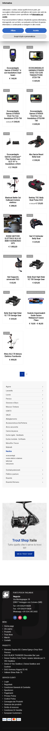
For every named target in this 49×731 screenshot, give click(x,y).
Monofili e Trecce (12, 443)
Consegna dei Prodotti (13, 701)
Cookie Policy (10, 699)
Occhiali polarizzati (13, 470)
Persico (9, 399)
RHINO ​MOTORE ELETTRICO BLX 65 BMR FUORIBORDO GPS (13, 239)
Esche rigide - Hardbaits (15, 435)
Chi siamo (8, 629)
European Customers (13, 713)
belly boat (9, 461)
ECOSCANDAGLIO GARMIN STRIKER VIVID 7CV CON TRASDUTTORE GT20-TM (36, 73)
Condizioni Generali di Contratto (17, 687)
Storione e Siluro (12, 403)
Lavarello (9, 391)
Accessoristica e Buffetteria (16, 423)
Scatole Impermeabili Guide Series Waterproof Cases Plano (36, 316)
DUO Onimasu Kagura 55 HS (15, 669)
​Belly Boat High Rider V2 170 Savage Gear (13, 314)
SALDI (8, 415)
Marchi (7, 637)
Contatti (7, 640)
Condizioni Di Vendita (13, 710)
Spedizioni (8, 690)
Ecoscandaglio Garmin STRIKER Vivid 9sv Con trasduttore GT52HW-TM (36, 116)
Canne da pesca (12, 431)
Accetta (36, 30)
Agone (8, 387)
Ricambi (9, 478)
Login (6, 682)
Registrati (8, 684)
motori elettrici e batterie (14, 458)
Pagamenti (8, 693)
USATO (8, 411)
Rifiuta (13, 30)
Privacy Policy (10, 696)
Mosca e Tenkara (12, 407)
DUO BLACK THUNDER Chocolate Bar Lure (21, 655)
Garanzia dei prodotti (12, 704)
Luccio (8, 395)
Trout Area (8, 635)
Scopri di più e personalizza (24, 36)
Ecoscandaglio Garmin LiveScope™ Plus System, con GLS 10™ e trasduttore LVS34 (13, 159)
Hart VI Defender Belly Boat (36, 237)
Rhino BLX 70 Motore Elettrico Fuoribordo (13, 355)
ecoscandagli (10, 455)
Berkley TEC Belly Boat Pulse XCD (36, 199)
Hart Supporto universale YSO (13, 278)
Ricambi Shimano (12, 482)
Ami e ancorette (12, 427)
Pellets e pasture (12, 474)
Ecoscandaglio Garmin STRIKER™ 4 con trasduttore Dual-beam (13, 71)
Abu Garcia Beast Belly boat (36, 155)
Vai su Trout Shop (24, 554)
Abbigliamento (11, 419)
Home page (9, 626)
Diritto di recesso (11, 707)
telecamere (10, 464)
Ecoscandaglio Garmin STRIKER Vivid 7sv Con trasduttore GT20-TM (13, 114)
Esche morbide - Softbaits (15, 439)
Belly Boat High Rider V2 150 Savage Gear (36, 278)
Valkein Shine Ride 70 (13, 672)
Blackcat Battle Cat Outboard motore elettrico (13, 200)
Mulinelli (9, 447)
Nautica (9, 451)
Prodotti (7, 632)
